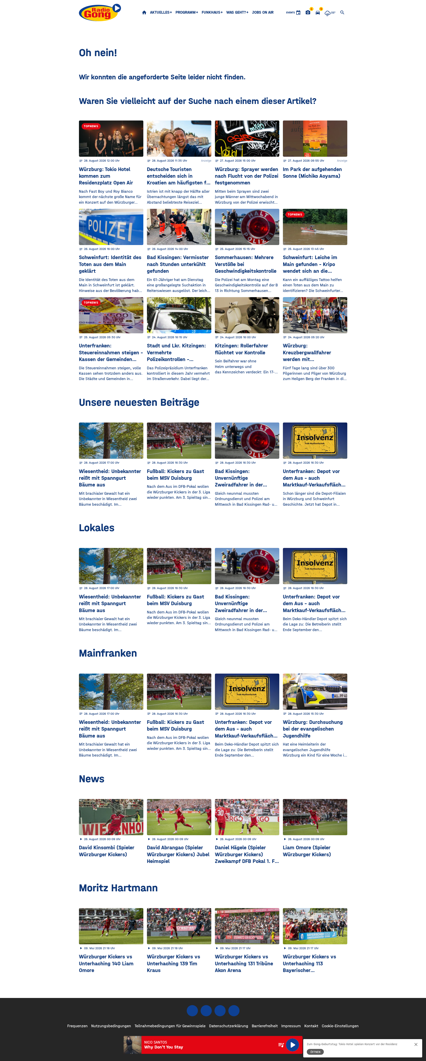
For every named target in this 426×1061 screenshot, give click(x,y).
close (416, 1044)
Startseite (144, 12)
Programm (186, 12)
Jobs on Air (262, 12)
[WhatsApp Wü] (233, 1010)
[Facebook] (192, 1010)
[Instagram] (206, 1010)
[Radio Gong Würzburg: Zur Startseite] (100, 12)
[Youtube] (220, 1010)
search (342, 12)
